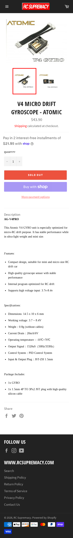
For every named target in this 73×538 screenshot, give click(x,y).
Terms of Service (15, 491)
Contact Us (12, 504)
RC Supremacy (22, 517)
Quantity (9, 151)
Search (9, 471)
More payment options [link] (35, 197)
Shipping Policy (15, 477)
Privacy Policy (14, 497)
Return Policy (13, 484)
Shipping (20, 126)
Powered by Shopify (44, 517)
